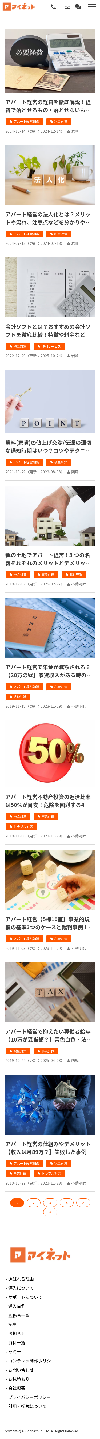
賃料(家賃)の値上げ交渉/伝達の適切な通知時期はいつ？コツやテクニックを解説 (48, 447)
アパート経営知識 (26, 121)
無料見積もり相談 (78, 6)
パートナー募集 (61, 8)
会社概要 (16, 1388)
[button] (92, 6)
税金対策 (60, 121)
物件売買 (76, 574)
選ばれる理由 (21, 1279)
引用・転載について (27, 1406)
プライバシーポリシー (29, 1397)
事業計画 (48, 574)
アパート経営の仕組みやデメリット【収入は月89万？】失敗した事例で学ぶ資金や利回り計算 (48, 1148)
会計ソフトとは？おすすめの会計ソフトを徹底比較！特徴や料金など (48, 330)
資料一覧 (16, 1342)
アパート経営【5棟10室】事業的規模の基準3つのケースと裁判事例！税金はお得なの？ (49, 923)
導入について (21, 1288)
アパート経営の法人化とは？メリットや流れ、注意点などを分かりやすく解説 (48, 218)
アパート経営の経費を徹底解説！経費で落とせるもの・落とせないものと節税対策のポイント (48, 106)
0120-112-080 (53, 7)
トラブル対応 (23, 826)
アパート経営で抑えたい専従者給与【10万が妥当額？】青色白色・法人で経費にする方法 (48, 1035)
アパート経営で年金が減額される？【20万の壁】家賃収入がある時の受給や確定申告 (48, 671)
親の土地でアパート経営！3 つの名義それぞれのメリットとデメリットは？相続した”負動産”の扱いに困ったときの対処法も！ (48, 559)
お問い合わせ (68, 6)
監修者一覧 (19, 1315)
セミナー (16, 1351)
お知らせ (16, 1333)
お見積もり (19, 1379)
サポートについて (25, 1297)
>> (50, 1212)
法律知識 (20, 696)
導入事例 (16, 1306)
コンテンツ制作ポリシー (31, 1360)
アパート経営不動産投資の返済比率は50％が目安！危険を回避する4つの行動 (48, 801)
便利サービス (51, 346)
